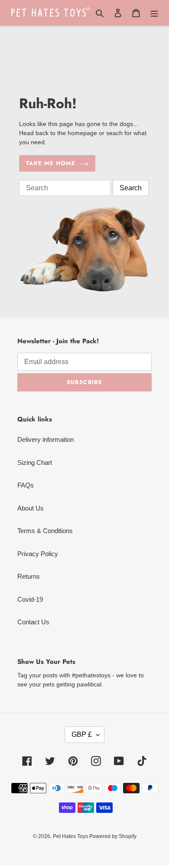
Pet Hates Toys (71, 836)
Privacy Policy (37, 553)
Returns (28, 576)
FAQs (25, 485)
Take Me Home (50, 163)
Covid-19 (30, 599)
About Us (30, 508)
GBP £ (82, 734)
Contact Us (33, 622)
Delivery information (45, 439)
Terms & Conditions (45, 530)
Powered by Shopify (112, 836)
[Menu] (154, 12)
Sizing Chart (34, 462)
